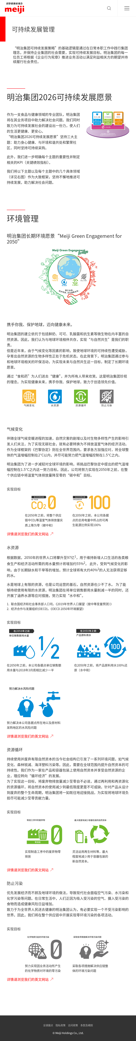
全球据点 (48, 1025)
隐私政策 (61, 1025)
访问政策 (73, 1025)
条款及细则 (86, 1025)
